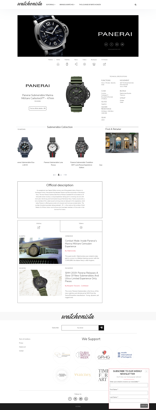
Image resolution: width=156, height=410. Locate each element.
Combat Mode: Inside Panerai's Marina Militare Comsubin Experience (81, 243)
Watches (67, 60)
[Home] (31, 3)
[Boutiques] (121, 143)
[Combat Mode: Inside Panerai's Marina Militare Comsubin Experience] (40, 251)
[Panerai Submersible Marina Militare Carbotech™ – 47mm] (78, 94)
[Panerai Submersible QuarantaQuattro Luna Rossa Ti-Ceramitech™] (32, 147)
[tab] (39, 226)
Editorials (50, 4)
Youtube (122, 44)
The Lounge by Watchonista (90, 4)
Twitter (106, 44)
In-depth (22, 236)
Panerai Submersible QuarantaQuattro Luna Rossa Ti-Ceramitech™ (31, 165)
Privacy (21, 343)
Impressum (22, 347)
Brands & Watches (67, 4)
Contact (21, 351)
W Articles (104, 60)
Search (135, 4)
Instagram (117, 44)
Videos (84, 60)
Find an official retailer (36, 108)
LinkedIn (86, 399)
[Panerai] (37, 86)
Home (58, 60)
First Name (114, 389)
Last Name (114, 397)
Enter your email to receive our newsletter (124, 382)
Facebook (111, 44)
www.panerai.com (114, 49)
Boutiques (94, 60)
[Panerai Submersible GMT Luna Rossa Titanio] (88, 147)
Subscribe (55, 328)
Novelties (22, 268)
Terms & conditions (24, 339)
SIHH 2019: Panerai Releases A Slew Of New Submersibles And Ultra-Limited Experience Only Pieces (82, 277)
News (76, 60)
